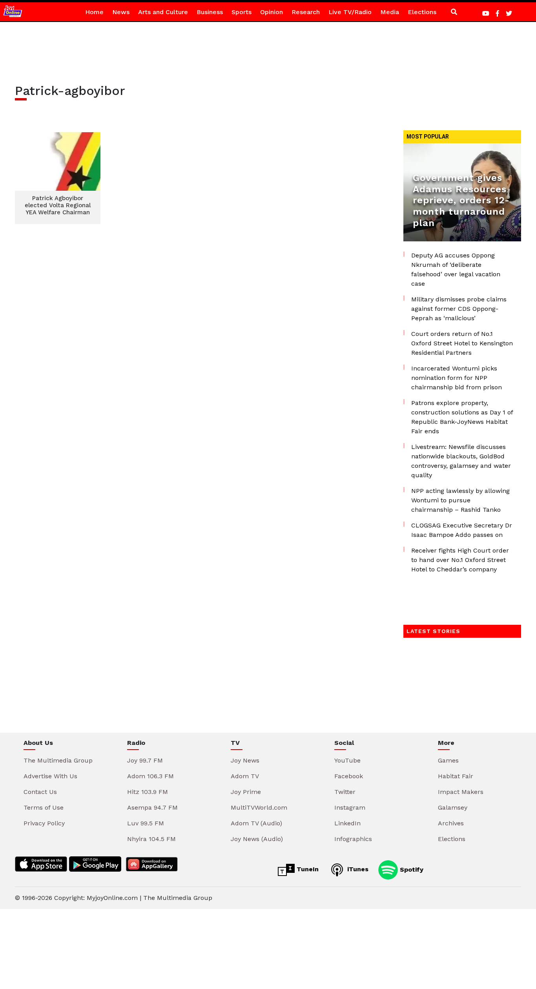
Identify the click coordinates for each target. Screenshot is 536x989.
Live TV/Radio (350, 12)
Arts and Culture (163, 12)
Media (389, 12)
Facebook (348, 776)
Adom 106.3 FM (150, 776)
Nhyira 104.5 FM (151, 839)
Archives (451, 823)
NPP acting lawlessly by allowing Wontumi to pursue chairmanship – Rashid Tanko (460, 500)
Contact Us (40, 792)
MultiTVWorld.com (259, 807)
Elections (422, 12)
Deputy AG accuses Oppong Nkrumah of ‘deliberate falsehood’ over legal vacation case (455, 269)
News (120, 12)
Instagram (349, 807)
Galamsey (452, 807)
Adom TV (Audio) (256, 823)
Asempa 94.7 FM (152, 807)
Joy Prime (246, 792)
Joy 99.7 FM (145, 760)
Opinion (271, 12)
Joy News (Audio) (257, 839)
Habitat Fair (455, 776)
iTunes (356, 869)
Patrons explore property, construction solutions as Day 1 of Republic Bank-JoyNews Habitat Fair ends (462, 417)
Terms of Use (44, 807)
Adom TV (245, 776)
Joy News (245, 760)
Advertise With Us (50, 776)
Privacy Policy (44, 823)
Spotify (410, 869)
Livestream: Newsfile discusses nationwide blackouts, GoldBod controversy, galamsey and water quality (461, 461)
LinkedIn (347, 823)
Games (448, 760)
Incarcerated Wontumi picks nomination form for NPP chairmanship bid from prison (456, 378)
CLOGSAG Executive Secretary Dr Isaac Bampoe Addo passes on (461, 530)
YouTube (347, 760)
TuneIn (307, 869)
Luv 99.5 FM (145, 823)
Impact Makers (460, 792)
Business (210, 12)
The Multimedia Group (58, 760)
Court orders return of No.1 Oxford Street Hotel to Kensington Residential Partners (462, 343)
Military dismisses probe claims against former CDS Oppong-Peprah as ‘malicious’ (459, 309)
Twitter (345, 792)
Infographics (353, 839)
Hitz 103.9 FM (147, 792)
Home (94, 12)
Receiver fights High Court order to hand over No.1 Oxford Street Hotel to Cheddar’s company (460, 560)
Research (306, 12)
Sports (242, 12)
